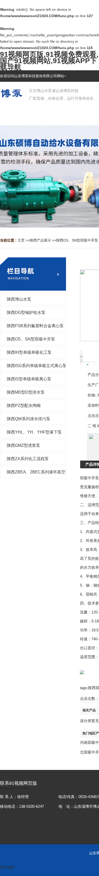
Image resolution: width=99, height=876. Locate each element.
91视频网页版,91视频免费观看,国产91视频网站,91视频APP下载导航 (49, 60)
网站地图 (7, 867)
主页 (21, 240)
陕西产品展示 (40, 240)
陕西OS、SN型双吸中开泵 (77, 240)
